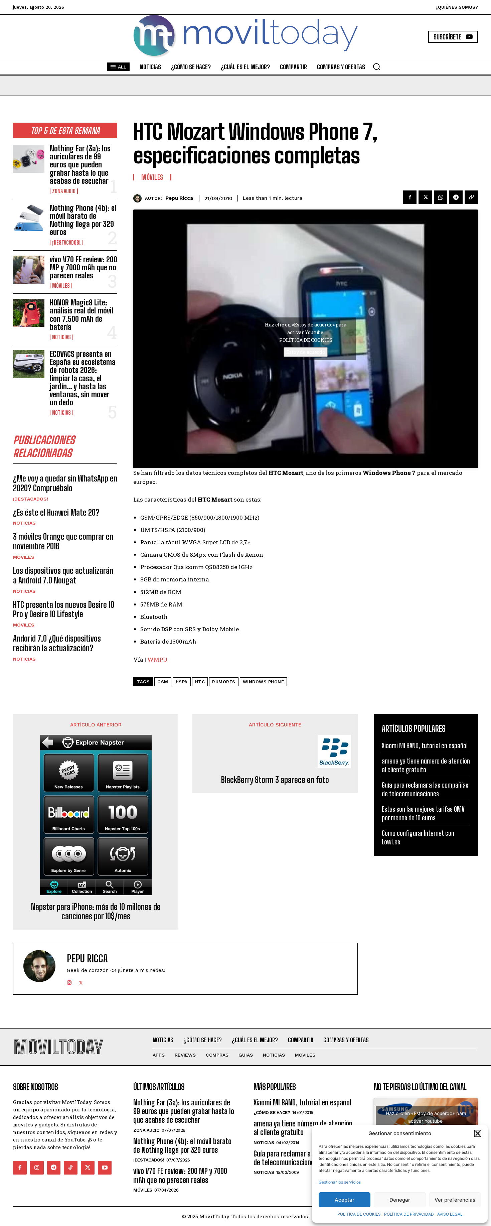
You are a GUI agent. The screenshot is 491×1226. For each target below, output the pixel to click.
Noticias (61, 337)
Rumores (223, 681)
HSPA (182, 681)
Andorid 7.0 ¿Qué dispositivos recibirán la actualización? (57, 643)
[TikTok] (70, 1168)
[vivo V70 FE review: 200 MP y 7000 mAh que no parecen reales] (28, 270)
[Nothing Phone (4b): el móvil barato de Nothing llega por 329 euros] (28, 218)
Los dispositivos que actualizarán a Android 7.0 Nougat (63, 575)
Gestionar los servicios (340, 1182)
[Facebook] (410, 197)
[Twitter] (425, 197)
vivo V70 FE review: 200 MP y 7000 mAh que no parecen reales (83, 267)
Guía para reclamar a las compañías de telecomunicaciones (303, 1158)
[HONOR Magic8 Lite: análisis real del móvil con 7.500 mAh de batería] (28, 313)
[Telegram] (456, 197)
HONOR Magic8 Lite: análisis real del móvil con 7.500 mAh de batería (81, 314)
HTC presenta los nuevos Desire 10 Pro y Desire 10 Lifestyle (63, 609)
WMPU (157, 659)
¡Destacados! (66, 242)
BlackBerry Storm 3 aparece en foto (275, 780)
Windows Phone (263, 681)
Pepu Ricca (179, 198)
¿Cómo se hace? (272, 1112)
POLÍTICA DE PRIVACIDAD (409, 1214)
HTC (200, 681)
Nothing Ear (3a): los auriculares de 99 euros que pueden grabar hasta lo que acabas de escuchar (80, 164)
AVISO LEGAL (450, 1214)
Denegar (399, 1200)
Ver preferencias (455, 1200)
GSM (162, 681)
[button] (477, 1133)
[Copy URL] (471, 197)
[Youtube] (105, 1168)
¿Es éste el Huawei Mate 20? (56, 512)
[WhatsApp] (440, 197)
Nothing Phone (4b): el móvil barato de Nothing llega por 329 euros (83, 220)
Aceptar (344, 1200)
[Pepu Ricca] (139, 198)
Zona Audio (63, 191)
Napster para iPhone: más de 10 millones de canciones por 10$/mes (96, 911)
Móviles (61, 285)
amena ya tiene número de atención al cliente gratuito (303, 1128)
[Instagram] (69, 981)
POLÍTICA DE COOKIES (359, 1214)
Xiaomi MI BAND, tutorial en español (425, 745)
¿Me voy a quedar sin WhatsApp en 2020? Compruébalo (65, 483)
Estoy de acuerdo (305, 352)
